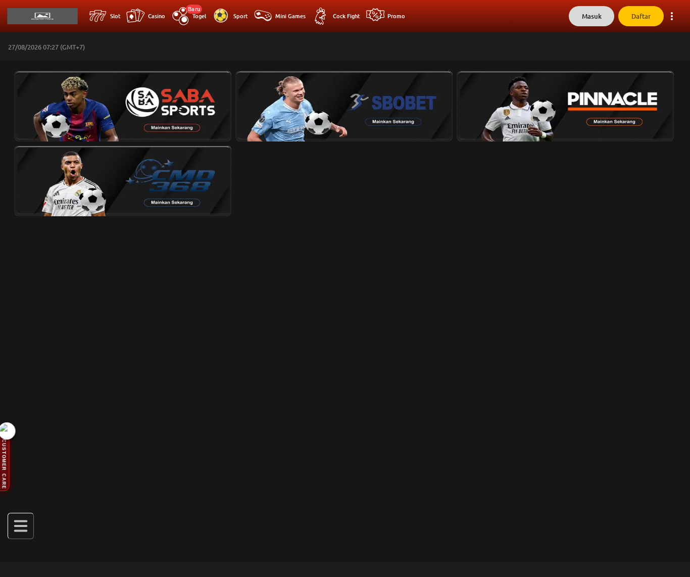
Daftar (641, 16)
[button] (120, 104)
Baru (194, 9)
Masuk (592, 16)
